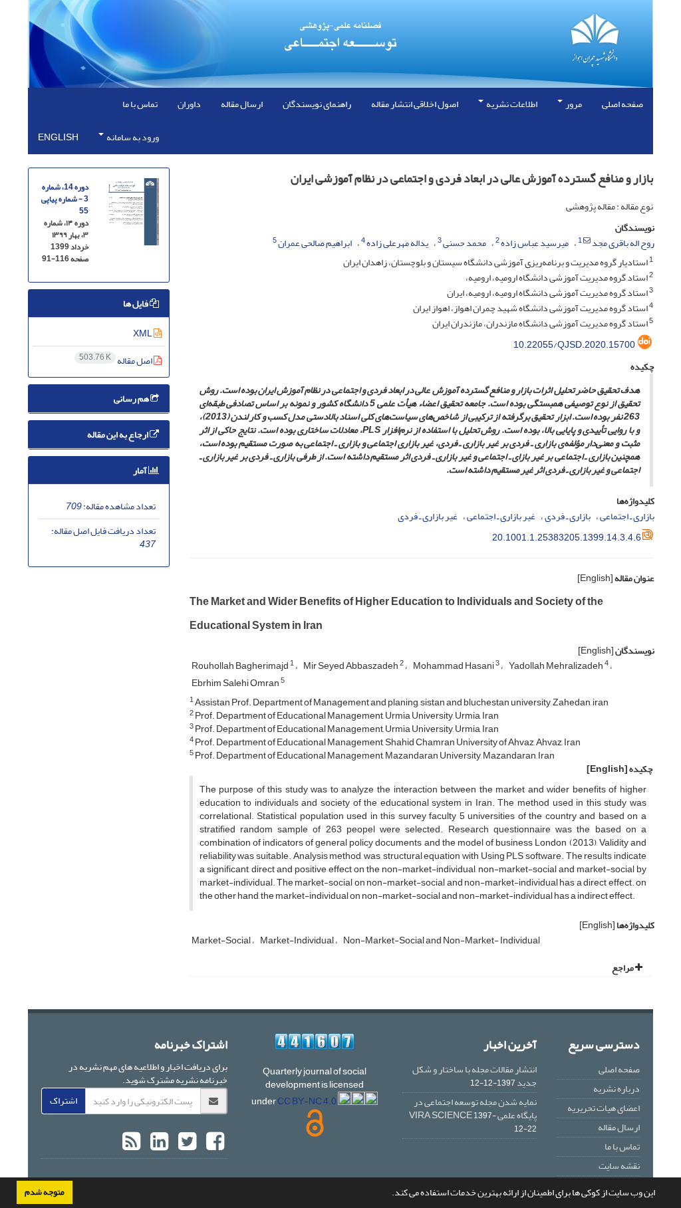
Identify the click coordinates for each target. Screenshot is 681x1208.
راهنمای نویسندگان (317, 104)
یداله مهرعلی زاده (397, 243)
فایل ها (136, 303)
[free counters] (314, 1041)
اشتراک (63, 1101)
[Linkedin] (158, 1142)
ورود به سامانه (132, 137)
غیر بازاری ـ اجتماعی (501, 516)
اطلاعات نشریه (511, 104)
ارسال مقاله (242, 104)
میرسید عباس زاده (535, 243)
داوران (189, 104)
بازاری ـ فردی (568, 516)
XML (143, 333)
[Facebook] (213, 1142)
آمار (140, 470)
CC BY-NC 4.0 (307, 1101)
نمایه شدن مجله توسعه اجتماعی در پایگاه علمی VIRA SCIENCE (473, 1108)
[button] (388, 1194)
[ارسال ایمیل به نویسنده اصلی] (587, 240)
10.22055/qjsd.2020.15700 (574, 345)
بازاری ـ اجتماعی (627, 516)
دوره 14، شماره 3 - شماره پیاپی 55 (64, 199)
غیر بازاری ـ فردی (428, 516)
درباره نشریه (616, 1089)
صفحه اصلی (622, 104)
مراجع (623, 968)
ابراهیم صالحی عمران (315, 243)
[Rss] (131, 1142)
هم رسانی (132, 399)
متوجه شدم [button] (45, 1192)
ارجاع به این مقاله (118, 434)
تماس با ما (140, 104)
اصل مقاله (116, 361)
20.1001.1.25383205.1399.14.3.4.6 (566, 537)
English (58, 137)
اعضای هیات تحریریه (603, 1108)
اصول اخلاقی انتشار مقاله (414, 104)
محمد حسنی (464, 243)
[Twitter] (186, 1142)
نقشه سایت (619, 1166)
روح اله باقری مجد (623, 243)
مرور (573, 104)
